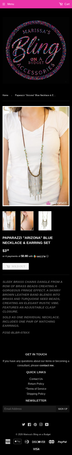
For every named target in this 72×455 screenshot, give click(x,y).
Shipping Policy (36, 393)
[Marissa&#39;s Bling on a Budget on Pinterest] (35, 424)
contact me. (47, 365)
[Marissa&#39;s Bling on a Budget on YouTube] (47, 424)
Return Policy (36, 383)
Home (5, 95)
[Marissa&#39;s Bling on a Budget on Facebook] (29, 424)
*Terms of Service (36, 388)
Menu (10, 4)
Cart (66, 4)
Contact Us (36, 379)
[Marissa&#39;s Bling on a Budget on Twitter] (23, 424)
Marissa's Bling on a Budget (37, 434)
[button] (36, 256)
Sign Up (62, 408)
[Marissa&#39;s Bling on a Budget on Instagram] (41, 424)
